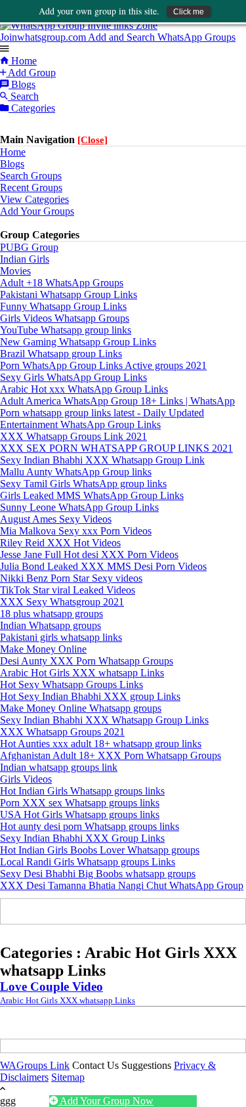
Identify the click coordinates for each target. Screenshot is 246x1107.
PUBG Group (29, 247)
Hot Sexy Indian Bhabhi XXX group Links (90, 696)
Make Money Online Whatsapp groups (80, 708)
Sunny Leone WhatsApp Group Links (79, 507)
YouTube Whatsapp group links (65, 330)
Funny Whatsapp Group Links (63, 306)
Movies (15, 270)
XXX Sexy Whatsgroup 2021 (62, 601)
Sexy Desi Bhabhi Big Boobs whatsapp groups (97, 873)
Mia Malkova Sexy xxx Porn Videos (76, 530)
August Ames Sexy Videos (56, 519)
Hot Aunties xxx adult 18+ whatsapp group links (100, 743)
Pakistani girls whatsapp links (61, 637)
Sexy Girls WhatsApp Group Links (73, 377)
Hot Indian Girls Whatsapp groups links (82, 790)
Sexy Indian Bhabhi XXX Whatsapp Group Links (104, 720)
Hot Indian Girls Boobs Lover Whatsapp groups (99, 850)
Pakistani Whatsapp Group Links (68, 294)
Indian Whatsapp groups (50, 625)
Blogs (22, 84)
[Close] (92, 140)
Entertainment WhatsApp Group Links (80, 424)
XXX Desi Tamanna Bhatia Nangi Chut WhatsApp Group (121, 885)
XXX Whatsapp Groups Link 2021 (73, 436)
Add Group (31, 72)
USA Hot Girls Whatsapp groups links (79, 814)
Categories (32, 108)
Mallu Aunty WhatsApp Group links (76, 471)
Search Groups (31, 175)
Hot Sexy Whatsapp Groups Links (71, 684)
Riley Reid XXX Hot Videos (60, 542)
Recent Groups (31, 187)
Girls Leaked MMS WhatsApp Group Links (92, 495)
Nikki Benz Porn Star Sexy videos (71, 578)
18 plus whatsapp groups (51, 613)
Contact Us (95, 1065)
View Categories (34, 199)
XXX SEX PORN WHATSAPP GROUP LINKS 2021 (116, 448)
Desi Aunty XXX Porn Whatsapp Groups (86, 660)
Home (23, 60)
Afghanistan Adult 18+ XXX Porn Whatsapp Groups (110, 755)
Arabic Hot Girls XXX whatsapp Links (82, 672)
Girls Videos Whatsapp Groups (64, 318)
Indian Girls (24, 259)
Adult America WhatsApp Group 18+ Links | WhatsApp (117, 400)
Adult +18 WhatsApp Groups (61, 282)
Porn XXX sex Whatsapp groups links (79, 802)
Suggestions (146, 1065)
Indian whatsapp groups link (58, 767)
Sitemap (68, 1077)
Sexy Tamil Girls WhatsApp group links (83, 483)
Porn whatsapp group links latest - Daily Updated (102, 412)
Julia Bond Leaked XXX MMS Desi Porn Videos (103, 566)
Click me (188, 11)
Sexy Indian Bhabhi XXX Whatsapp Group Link (102, 460)
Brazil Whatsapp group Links (61, 353)
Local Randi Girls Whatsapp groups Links (87, 861)
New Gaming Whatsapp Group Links (78, 341)
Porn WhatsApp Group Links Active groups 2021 (103, 365)
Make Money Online (43, 649)
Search (23, 96)
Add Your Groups (37, 211)
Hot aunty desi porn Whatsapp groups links (89, 826)
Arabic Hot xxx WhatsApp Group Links (84, 389)
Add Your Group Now (106, 1100)
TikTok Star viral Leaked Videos (67, 590)
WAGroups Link (35, 1065)
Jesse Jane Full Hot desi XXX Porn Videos (89, 554)
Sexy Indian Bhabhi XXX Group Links (82, 838)
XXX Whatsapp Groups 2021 (62, 731)
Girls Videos (26, 779)
